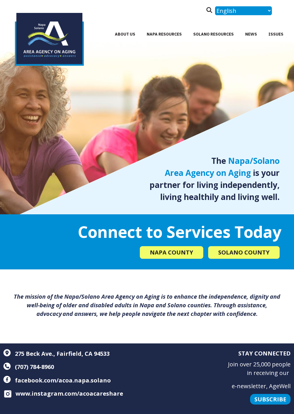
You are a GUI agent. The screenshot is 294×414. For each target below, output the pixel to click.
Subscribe (270, 399)
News (251, 34)
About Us (125, 34)
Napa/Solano (254, 160)
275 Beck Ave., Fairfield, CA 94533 (61, 353)
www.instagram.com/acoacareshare (69, 393)
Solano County (244, 252)
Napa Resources (164, 34)
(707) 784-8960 (33, 367)
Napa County (171, 252)
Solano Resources (213, 34)
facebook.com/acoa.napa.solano (62, 380)
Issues (275, 34)
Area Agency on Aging (208, 172)
